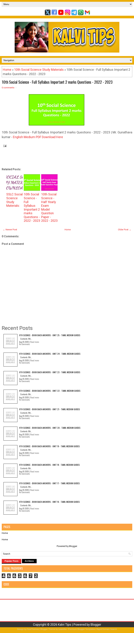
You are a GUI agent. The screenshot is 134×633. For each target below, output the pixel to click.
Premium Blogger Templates (81, 629)
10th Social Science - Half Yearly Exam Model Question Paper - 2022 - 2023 (49, 207)
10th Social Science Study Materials (39, 69)
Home (7, 69)
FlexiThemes (33, 629)
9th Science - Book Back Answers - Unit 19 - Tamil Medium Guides (49, 446)
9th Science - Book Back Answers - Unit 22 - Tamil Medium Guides (49, 390)
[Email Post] (4, 145)
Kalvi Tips (64, 624)
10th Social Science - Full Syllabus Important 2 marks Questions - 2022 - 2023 (57, 82)
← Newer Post (10, 229)
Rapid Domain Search (107, 629)
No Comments (24, 344)
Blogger (73, 546)
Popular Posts (11, 561)
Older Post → (124, 229)
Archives (29, 561)
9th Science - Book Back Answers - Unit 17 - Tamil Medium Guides (49, 483)
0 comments (8, 87)
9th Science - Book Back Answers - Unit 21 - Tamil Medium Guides (49, 409)
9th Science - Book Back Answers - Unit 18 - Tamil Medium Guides (49, 464)
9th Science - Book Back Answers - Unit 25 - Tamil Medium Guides (49, 335)
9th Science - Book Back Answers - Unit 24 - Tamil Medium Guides (49, 353)
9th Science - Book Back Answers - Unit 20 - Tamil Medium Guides (49, 427)
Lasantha (62, 629)
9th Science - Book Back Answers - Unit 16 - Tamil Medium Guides (49, 501)
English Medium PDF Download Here (38, 137)
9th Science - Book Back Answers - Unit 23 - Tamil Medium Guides (49, 372)
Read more (34, 342)
